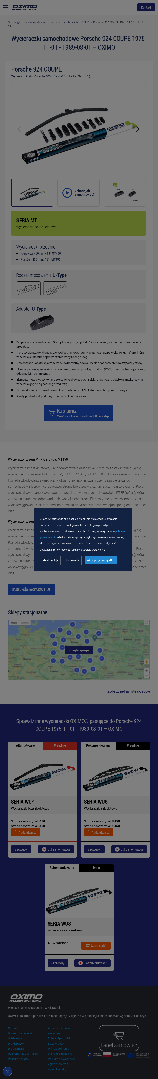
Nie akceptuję (50, 560)
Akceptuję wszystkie (101, 560)
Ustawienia (72, 560)
